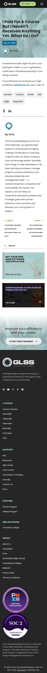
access (8, 94)
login (6, 101)
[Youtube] (8, 389)
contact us (19, 84)
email (31, 94)
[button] (4, 111)
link (39, 94)
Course (20, 94)
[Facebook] (18, 389)
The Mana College (11, 527)
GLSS (15, 50)
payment (18, 101)
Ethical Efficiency (16, 376)
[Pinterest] (22, 389)
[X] (13, 389)
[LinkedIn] (4, 389)
